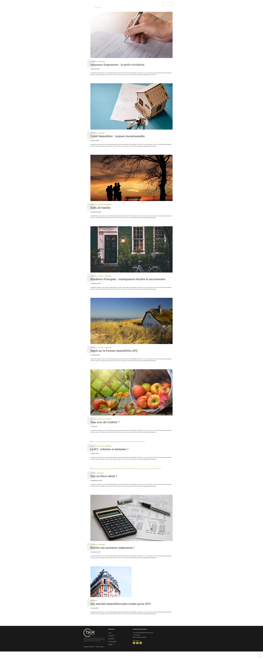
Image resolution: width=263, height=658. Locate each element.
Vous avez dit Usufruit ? (104, 422)
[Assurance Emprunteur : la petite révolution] (131, 35)
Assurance (93, 61)
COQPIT (91, 646)
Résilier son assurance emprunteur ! (112, 547)
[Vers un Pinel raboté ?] (131, 469)
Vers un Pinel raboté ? (103, 476)
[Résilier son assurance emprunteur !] (131, 518)
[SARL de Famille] (131, 178)
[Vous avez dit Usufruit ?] (131, 392)
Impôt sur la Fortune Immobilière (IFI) (114, 350)
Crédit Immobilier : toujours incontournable (117, 136)
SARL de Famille (100, 207)
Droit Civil (93, 204)
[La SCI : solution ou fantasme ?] (131, 442)
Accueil (109, 4)
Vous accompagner (143, 4)
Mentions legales (100, 646)
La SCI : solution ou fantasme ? (109, 449)
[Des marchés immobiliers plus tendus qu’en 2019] (131, 581)
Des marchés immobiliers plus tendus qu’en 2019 (120, 604)
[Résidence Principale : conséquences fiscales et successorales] (131, 249)
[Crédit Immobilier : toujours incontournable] (131, 106)
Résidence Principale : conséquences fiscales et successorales (127, 279)
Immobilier (101, 61)
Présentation (119, 4)
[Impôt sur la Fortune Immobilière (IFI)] (131, 321)
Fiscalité (101, 204)
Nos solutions (130, 4)
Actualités (155, 4)
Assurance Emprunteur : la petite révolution (117, 64)
